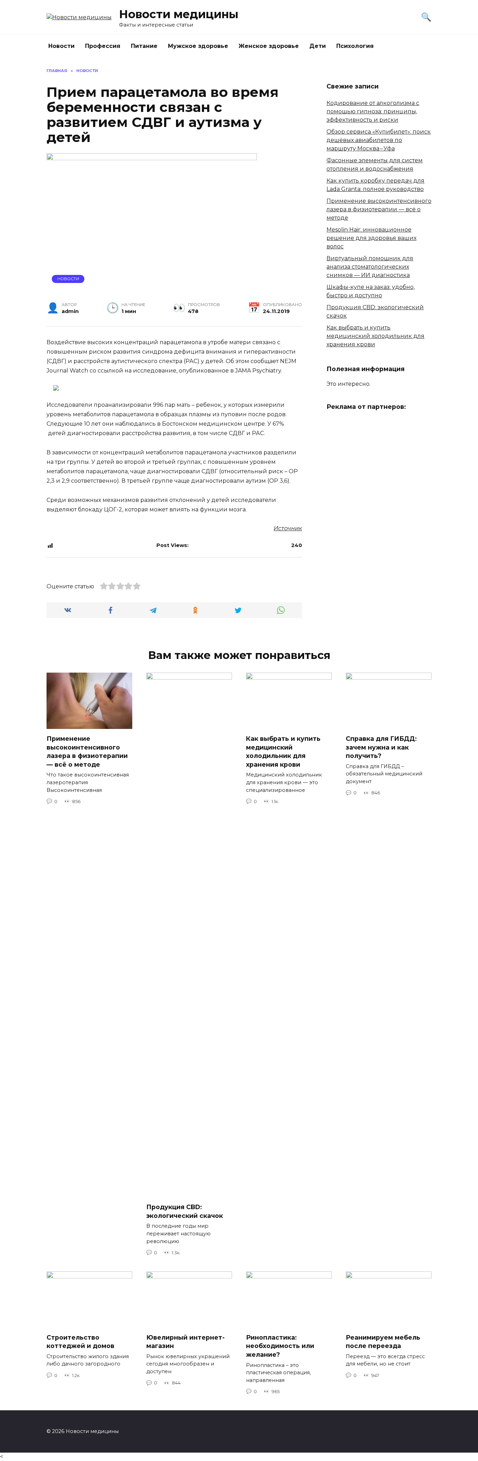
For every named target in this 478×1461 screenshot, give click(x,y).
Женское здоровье (269, 46)
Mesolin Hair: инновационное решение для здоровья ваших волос (371, 238)
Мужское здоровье (198, 46)
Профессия (102, 46)
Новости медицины (178, 14)
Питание (144, 46)
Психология (355, 46)
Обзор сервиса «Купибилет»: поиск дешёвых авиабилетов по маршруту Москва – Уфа (378, 140)
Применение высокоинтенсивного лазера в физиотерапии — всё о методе (378, 209)
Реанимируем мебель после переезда (383, 1342)
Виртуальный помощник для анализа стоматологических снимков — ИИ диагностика (369, 266)
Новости (61, 46)
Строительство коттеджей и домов (80, 1342)
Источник (288, 528)
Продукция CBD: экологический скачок (184, 1211)
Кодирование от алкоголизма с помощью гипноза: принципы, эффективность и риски (372, 111)
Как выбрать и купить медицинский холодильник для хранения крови (375, 336)
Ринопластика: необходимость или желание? (280, 1346)
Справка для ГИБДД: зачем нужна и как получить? (381, 747)
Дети (317, 46)
